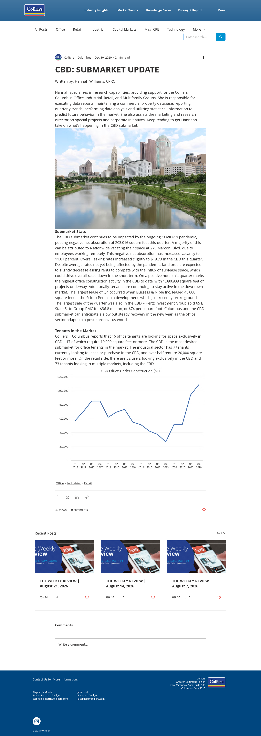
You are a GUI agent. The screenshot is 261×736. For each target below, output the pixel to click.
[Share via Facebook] (57, 497)
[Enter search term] (220, 37)
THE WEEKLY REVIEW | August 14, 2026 (126, 583)
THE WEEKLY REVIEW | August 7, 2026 (192, 583)
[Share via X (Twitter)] (67, 497)
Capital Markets (124, 29)
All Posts (41, 29)
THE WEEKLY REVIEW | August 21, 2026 (60, 583)
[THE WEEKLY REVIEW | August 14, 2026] (130, 556)
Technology (176, 29)
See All (221, 533)
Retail (77, 29)
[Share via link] (87, 497)
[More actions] (203, 57)
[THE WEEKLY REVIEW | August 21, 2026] (64, 556)
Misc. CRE (152, 29)
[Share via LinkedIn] (77, 497)
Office (60, 29)
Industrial (97, 29)
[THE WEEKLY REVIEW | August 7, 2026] (196, 556)
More (197, 29)
